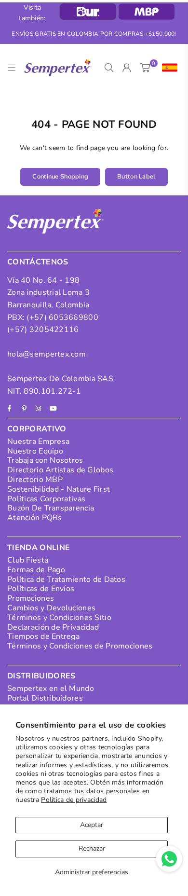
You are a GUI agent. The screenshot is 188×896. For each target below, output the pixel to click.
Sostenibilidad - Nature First (58, 489)
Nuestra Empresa (38, 441)
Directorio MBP (35, 479)
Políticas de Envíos (40, 588)
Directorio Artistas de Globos (60, 470)
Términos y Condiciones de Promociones (79, 646)
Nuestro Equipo (35, 451)
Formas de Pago (36, 570)
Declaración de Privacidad (53, 627)
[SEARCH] (109, 68)
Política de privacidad (74, 799)
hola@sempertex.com (46, 354)
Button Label (136, 176)
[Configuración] (167, 68)
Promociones (30, 598)
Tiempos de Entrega (43, 636)
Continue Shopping (60, 176)
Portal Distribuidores (45, 698)
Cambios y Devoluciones (51, 608)
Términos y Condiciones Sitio (59, 617)
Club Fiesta (27, 560)
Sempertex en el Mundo (50, 688)
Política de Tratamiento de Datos (66, 579)
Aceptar (91, 824)
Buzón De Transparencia (50, 508)
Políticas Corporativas (46, 499)
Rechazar (92, 848)
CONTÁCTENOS (37, 262)
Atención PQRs (34, 517)
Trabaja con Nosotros (45, 460)
